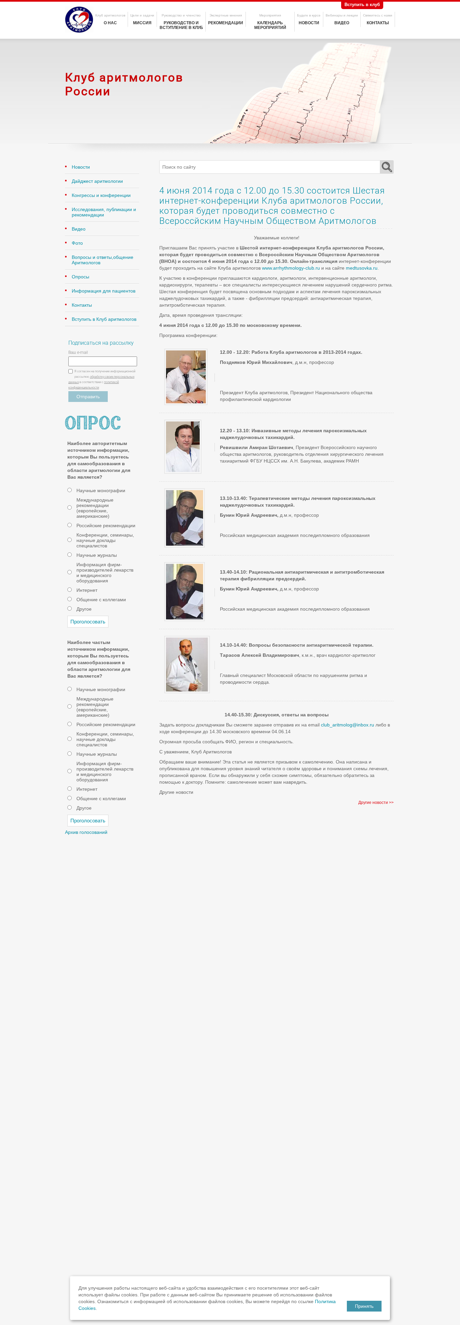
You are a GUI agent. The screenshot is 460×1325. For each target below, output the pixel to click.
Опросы (80, 276)
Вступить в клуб (362, 4)
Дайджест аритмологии (97, 181)
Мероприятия (270, 15)
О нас (110, 23)
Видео (341, 23)
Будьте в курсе (309, 15)
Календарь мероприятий (270, 25)
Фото (77, 243)
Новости (309, 23)
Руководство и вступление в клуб (181, 25)
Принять (364, 1306)
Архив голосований (86, 832)
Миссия (142, 23)
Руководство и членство (181, 15)
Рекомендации (225, 23)
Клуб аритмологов (110, 15)
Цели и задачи (142, 15)
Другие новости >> (376, 802)
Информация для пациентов (103, 291)
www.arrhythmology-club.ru (291, 268)
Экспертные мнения (225, 15)
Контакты (378, 23)
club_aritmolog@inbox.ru (347, 724)
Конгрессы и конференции (101, 195)
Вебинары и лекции (342, 15)
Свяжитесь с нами (377, 15)
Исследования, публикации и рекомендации (104, 212)
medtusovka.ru (361, 268)
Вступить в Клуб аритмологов (104, 319)
